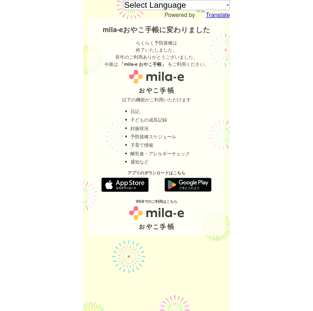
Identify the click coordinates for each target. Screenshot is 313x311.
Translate (218, 14)
